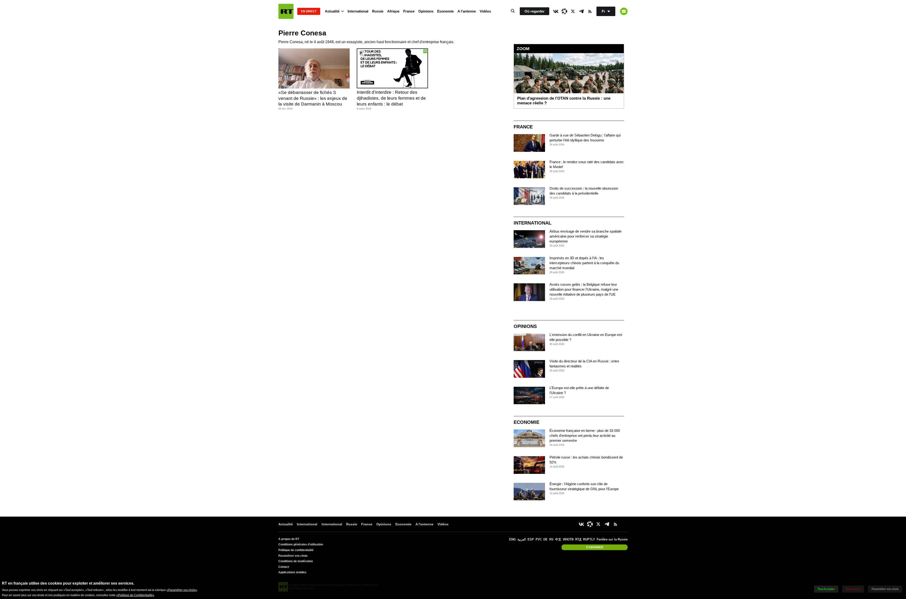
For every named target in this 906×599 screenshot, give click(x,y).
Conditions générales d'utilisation (300, 544)
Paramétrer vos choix (293, 555)
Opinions (425, 11)
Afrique (393, 11)
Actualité (332, 11)
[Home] (286, 11)
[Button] (624, 11)
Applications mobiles (292, 572)
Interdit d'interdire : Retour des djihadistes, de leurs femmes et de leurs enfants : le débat (391, 98)
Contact (283, 567)
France (409, 11)
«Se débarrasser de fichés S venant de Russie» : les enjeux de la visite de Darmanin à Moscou (312, 98)
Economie (445, 11)
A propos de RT (288, 539)
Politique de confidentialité (296, 550)
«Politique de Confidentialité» (135, 595)
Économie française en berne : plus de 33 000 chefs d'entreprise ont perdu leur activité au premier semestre (584, 435)
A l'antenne (466, 11)
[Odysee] (564, 11)
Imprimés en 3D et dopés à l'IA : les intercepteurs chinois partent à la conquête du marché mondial (584, 263)
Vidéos (485, 11)
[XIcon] (573, 11)
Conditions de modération (295, 561)
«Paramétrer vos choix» (182, 590)
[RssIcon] (590, 11)
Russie (377, 11)
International (358, 11)
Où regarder (534, 11)
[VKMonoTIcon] (556, 11)
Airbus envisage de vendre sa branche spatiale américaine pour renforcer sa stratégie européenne (585, 236)
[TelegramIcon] (581, 11)
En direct (308, 11)
